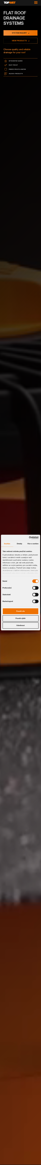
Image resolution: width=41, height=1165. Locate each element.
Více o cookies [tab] (32, 544)
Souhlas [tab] (7, 544)
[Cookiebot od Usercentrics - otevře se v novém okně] (29, 537)
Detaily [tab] (19, 544)
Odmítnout (20, 625)
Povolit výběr (21, 618)
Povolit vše (20, 611)
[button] (35, 2)
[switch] (35, 588)
